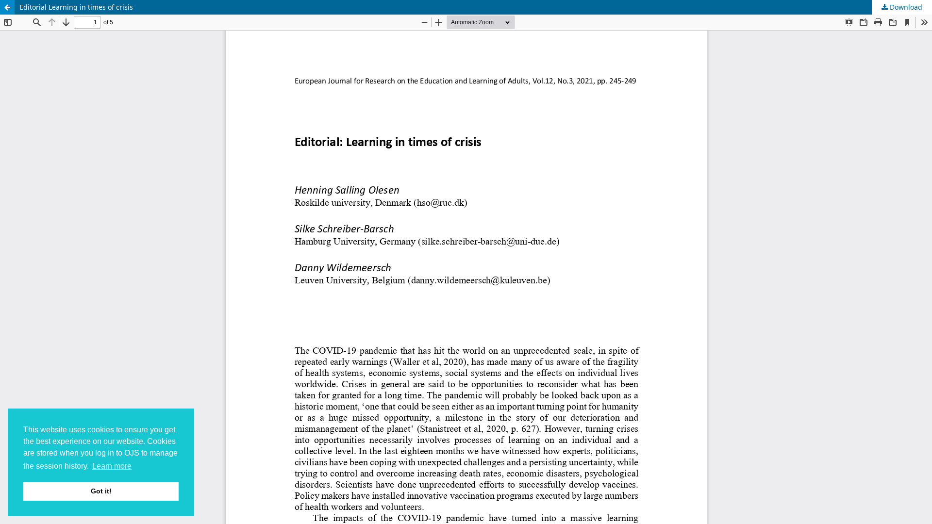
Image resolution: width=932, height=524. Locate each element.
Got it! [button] (101, 491)
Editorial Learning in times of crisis (76, 7)
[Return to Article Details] (7, 7)
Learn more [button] (112, 466)
